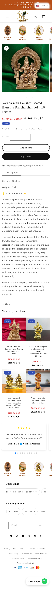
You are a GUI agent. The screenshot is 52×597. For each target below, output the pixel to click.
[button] (7, 16)
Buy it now (26, 156)
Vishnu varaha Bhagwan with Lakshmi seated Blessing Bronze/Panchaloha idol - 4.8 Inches (38, 351)
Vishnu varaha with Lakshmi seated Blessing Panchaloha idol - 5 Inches (14, 350)
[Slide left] (19, 97)
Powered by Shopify (37, 549)
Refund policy (13, 554)
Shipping (19, 129)
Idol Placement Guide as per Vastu (19, 491)
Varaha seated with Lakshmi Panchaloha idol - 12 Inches (38, 400)
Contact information (34, 558)
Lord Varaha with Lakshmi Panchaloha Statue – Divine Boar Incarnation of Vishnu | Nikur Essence (14, 403)
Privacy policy (26, 554)
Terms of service (40, 554)
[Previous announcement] (5, 5)
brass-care (11, 511)
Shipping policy (18, 558)
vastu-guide (44, 511)
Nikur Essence (18, 549)
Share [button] (7, 304)
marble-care (27, 511)
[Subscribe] (40, 525)
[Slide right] (32, 97)
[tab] (11, 173)
